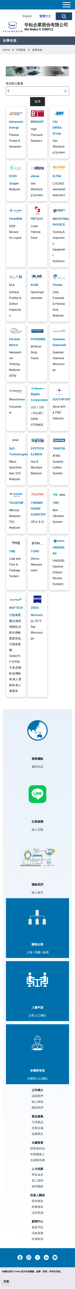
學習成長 (37, 1174)
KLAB (34, 285)
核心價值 (37, 1101)
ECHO (13, 176)
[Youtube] (55, 1257)
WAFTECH (16, 607)
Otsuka (57, 285)
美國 (37, 952)
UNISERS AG (58, 550)
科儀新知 (37, 1239)
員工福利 (37, 1180)
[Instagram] (28, 1257)
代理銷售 (21, 49)
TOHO (35, 551)
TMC (56, 503)
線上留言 (37, 892)
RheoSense (17, 399)
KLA (12, 285)
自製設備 (37, 1128)
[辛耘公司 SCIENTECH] (12, 27)
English (27, 16)
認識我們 (37, 1096)
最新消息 (37, 1227)
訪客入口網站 (37, 1015)
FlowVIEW (15, 219)
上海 (29, 952)
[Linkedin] (46, 1257)
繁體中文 (45, 16)
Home (6, 49)
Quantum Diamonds (59, 342)
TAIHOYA (59, 448)
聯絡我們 (37, 1107)
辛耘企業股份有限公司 (46, 24)
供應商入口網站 (37, 1078)
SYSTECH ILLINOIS (37, 451)
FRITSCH (37, 219)
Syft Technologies (18, 451)
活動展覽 (37, 1233)
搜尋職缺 (37, 1186)
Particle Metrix (14, 342)
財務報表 (37, 1207)
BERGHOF (37, 122)
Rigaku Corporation (39, 397)
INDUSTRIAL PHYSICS (61, 221)
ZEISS (35, 607)
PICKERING (38, 339)
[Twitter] (37, 1257)
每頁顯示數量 (14, 83)
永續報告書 (37, 1160)
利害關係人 (37, 1154)
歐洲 (46, 952)
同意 (6, 1281)
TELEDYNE (16, 503)
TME (12, 551)
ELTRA (57, 176)
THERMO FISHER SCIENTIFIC (38, 508)
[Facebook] (20, 1257)
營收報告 (37, 1201)
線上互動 (37, 829)
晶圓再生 (37, 1134)
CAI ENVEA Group (57, 127)
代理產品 (37, 1122)
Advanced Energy (16, 124)
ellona (35, 176)
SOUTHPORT (62, 399)
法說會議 (37, 1212)
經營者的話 (37, 1148)
